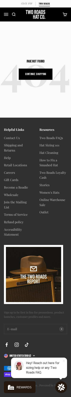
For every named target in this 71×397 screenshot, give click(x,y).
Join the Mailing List (15, 204)
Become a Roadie (16, 187)
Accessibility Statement (13, 232)
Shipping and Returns (13, 147)
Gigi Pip (26, 3)
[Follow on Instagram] (16, 344)
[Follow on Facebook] (6, 344)
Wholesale (11, 195)
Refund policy (13, 222)
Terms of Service (16, 214)
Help (7, 158)
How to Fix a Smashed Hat (48, 162)
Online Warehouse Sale (52, 202)
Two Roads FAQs (51, 138)
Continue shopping (35, 74)
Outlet (44, 212)
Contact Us (12, 138)
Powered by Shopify (51, 385)
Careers (9, 172)
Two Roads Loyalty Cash (52, 175)
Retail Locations (15, 165)
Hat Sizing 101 (49, 145)
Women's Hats (49, 192)
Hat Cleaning (48, 153)
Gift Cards (11, 180)
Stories (44, 185)
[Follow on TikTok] (26, 344)
